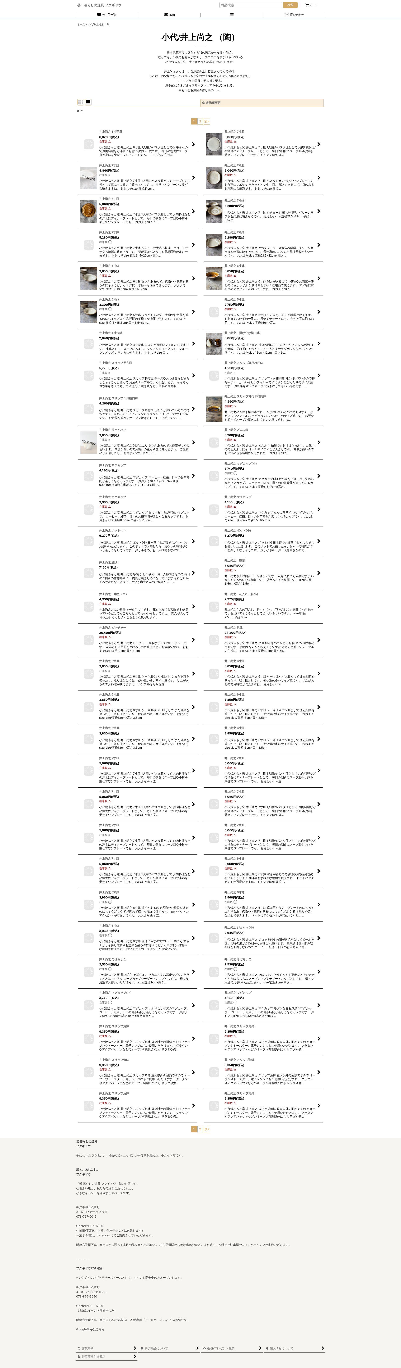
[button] (231, 14)
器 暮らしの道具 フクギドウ (99, 5)
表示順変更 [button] (213, 102)
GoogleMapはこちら (90, 1329)
